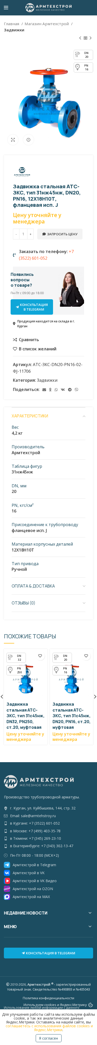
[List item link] (48, 808)
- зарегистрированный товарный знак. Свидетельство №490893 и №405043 (49, 987)
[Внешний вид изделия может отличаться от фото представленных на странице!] (28, 140)
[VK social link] (62, 389)
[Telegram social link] (69, 389)
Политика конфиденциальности (48, 998)
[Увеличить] (13, 140)
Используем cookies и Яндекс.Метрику (55, 1004)
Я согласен (48, 1038)
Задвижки (14, 29)
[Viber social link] (76, 389)
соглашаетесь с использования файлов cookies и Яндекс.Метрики (49, 1027)
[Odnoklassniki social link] (50, 389)
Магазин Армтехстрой (47, 23)
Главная (12, 23)
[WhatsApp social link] (56, 389)
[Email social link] (44, 389)
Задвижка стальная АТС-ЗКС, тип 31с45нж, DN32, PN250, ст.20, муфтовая (25, 715)
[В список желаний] (40, 655)
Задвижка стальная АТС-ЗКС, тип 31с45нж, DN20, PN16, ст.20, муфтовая (72, 715)
